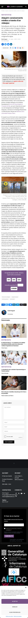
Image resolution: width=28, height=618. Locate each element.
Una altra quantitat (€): (11, 285)
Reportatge (6, 15)
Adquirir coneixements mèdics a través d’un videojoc (12, 20)
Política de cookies (9, 616)
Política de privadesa (17, 616)
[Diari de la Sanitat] (14, 6)
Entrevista (6, 340)
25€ (13, 280)
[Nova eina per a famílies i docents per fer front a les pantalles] (14, 383)
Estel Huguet (4, 39)
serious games (5, 299)
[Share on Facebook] (2, 44)
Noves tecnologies (6, 296)
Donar (14, 288)
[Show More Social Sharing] (14, 44)
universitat (12, 299)
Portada (2, 10)
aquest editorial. (18, 81)
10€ (8, 280)
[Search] (26, 6)
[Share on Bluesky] (8, 44)
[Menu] (2, 6)
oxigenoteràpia (15, 296)
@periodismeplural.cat (11, 494)
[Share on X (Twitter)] (5, 44)
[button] (26, 587)
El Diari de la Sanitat (7, 476)
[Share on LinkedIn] (11, 44)
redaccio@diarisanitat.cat (8, 496)
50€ (19, 280)
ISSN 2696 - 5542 (6, 484)
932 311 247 (5, 502)
